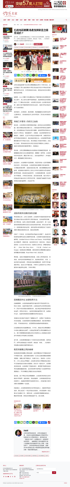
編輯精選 (6, 40)
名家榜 (41, 20)
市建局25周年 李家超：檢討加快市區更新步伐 (63, 138)
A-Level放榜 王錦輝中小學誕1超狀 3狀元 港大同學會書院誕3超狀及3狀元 (63, 109)
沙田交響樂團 (41, 47)
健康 (25, 20)
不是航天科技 (62, 174)
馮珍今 (61, 40)
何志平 (61, 63)
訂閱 (54, 472)
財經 (17, 20)
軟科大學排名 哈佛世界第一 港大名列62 (7, 90)
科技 (33, 20)
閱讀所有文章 (45, 451)
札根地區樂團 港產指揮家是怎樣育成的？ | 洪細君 (33, 24)
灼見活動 (46, 20)
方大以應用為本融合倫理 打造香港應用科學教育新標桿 (7, 55)
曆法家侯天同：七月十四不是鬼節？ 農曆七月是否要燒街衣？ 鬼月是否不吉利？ (18, 413)
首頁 (15, 24)
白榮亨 (46, 47)
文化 (13, 20)
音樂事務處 (34, 47)
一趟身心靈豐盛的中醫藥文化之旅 (63, 54)
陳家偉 (61, 57)
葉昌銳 (61, 48)
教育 (9, 20)
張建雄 (61, 162)
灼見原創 (16, 47)
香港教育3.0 (38, 44)
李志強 (61, 175)
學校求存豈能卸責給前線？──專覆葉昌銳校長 (63, 145)
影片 (37, 20)
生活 (21, 20)
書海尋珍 (5, 34)
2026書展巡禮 (6, 68)
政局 (5, 20)
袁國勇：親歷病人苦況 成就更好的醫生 (7, 72)
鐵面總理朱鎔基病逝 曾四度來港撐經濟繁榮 (63, 153)
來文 (61, 148)
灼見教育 (5, 86)
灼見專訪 (5, 51)
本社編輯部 (7, 58)
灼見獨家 (22, 47)
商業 (29, 20)
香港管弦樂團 (28, 47)
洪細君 (22, 44)
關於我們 (52, 20)
